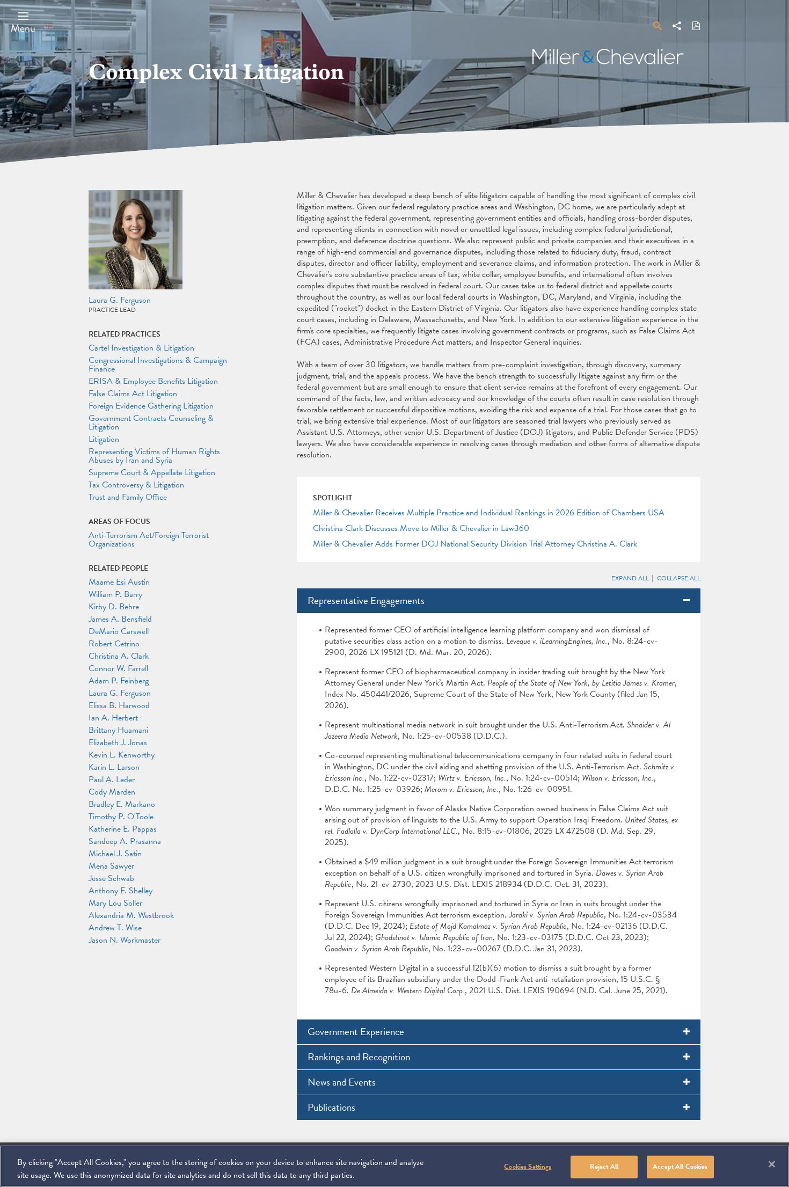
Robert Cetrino (114, 643)
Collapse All (678, 578)
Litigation (104, 439)
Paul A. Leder (112, 779)
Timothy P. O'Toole (121, 816)
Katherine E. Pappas (123, 828)
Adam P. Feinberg (119, 680)
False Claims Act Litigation (133, 393)
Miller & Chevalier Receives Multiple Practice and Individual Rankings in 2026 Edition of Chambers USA (488, 512)
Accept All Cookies (680, 1166)
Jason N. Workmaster (124, 940)
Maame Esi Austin (119, 582)
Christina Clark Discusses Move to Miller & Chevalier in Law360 (421, 528)
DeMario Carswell (119, 631)
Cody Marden (112, 791)
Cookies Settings (527, 1166)
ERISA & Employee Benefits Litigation (153, 381)
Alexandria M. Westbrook (131, 915)
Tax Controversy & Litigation (136, 484)
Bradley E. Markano (122, 804)
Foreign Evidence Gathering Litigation (151, 405)
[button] (23, 22)
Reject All (604, 1166)
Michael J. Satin (115, 853)
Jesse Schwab (111, 878)
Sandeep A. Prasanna (125, 841)
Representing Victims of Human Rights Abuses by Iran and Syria (154, 456)
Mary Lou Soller (115, 903)
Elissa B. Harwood (119, 705)
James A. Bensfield (120, 619)
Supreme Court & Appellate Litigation (152, 472)
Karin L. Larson (114, 767)
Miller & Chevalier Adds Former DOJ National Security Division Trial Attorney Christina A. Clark (475, 543)
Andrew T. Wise (115, 927)
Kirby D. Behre (114, 606)
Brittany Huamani (118, 730)
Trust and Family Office (128, 497)
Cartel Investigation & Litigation (141, 347)
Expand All (630, 578)
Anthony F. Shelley (120, 890)
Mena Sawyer (111, 866)
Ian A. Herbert (113, 717)
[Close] (772, 1164)
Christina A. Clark (119, 656)
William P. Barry (115, 594)
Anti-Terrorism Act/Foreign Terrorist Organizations (149, 539)
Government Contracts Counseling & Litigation (151, 422)
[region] (394, 1166)
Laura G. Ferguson (120, 300)
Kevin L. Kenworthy (122, 754)
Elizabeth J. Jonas (118, 742)
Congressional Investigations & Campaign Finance (158, 364)
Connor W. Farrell (118, 668)
